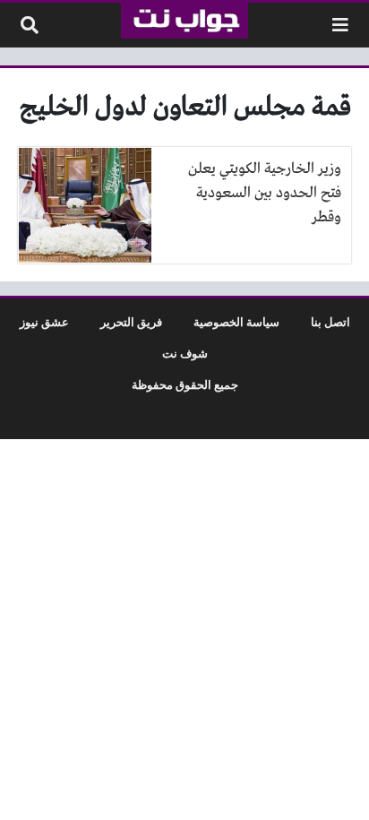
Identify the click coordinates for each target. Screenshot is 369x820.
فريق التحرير (131, 322)
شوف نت (185, 354)
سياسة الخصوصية (236, 322)
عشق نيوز (44, 322)
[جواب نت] (184, 21)
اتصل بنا (330, 322)
